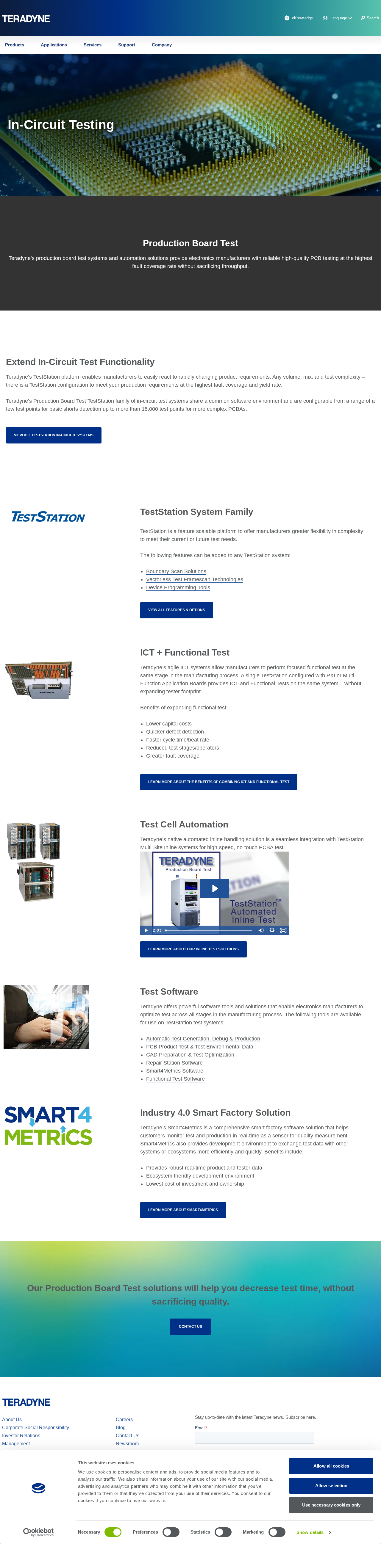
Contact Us (190, 1326)
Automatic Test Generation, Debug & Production (203, 1039)
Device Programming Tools (178, 587)
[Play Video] (146, 930)
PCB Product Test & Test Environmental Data (199, 1047)
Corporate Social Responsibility (35, 1427)
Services (93, 44)
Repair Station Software (174, 1063)
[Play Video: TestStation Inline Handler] (214, 888)
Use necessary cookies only (331, 1504)
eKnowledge (302, 18)
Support (126, 44)
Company (162, 44)
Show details (310, 1532)
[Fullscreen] (283, 930)
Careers (124, 1419)
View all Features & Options (176, 610)
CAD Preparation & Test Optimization (190, 1055)
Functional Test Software (175, 1079)
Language (339, 18)
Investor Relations (21, 1435)
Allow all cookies (331, 1465)
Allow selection (331, 1485)
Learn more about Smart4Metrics (183, 1210)
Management (16, 1443)
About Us (12, 1419)
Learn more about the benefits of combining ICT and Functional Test (218, 782)
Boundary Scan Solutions (176, 571)
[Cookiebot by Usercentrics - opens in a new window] (39, 1532)
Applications (54, 44)
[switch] (171, 1532)
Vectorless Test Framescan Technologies (194, 579)
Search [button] (373, 18)
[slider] (209, 930)
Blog (121, 1427)
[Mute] (260, 930)
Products (14, 44)
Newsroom (127, 1443)
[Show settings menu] (272, 930)
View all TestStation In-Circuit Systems (53, 435)
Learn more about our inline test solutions (193, 949)
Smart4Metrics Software (174, 1071)
